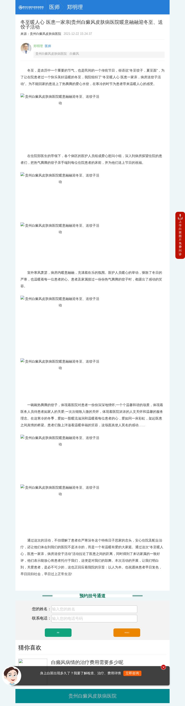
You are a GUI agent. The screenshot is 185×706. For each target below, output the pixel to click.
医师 (54, 7)
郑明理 (75, 7)
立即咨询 (132, 673)
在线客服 (31, 676)
